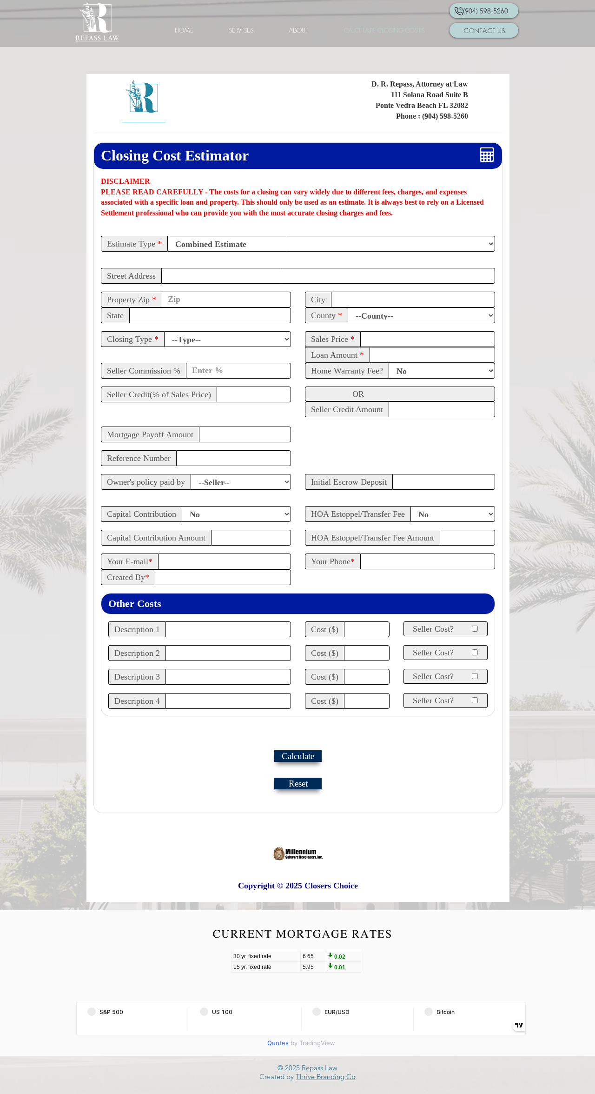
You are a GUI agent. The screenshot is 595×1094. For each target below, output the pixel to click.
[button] (298, 30)
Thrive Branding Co (326, 1076)
